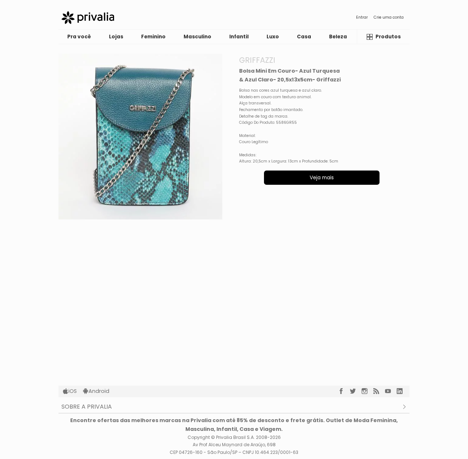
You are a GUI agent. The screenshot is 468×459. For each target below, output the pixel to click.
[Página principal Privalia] (87, 17)
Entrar (362, 17)
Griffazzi (257, 60)
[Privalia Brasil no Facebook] (344, 391)
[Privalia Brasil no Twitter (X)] (356, 391)
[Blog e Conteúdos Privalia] (379, 391)
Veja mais (322, 177)
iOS (72, 391)
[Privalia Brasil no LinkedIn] (402, 391)
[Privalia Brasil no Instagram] (367, 391)
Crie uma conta (389, 17)
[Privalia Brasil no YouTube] (391, 391)
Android (98, 391)
